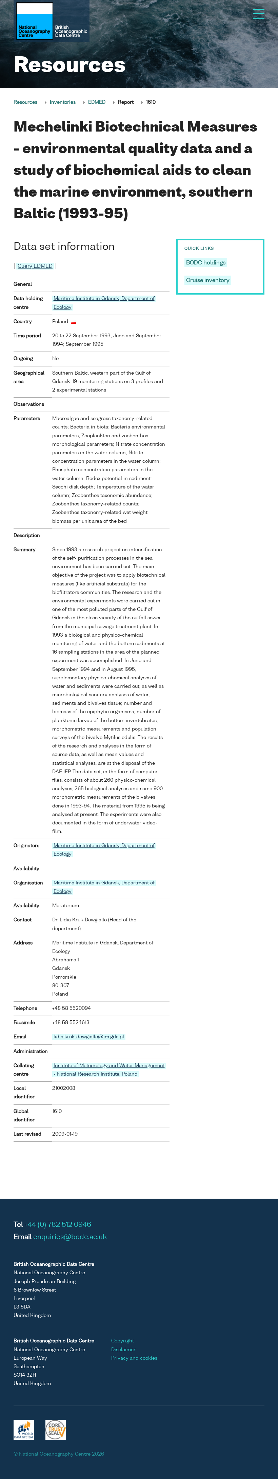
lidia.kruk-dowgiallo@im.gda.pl (89, 1037)
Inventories (63, 102)
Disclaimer (123, 1349)
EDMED (96, 102)
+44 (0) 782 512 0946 (57, 1225)
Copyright (122, 1341)
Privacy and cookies (134, 1358)
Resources (25, 102)
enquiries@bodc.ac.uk (70, 1237)
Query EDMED (35, 266)
